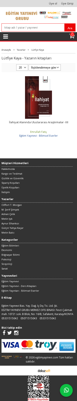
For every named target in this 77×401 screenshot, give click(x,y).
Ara (70, 28)
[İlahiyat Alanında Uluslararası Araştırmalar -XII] (38, 78)
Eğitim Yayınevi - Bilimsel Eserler (38, 135)
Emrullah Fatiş (38, 131)
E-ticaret (32, 370)
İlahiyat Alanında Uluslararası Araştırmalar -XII (38, 122)
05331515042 (9, 318)
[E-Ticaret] (44, 370)
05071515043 (29, 318)
